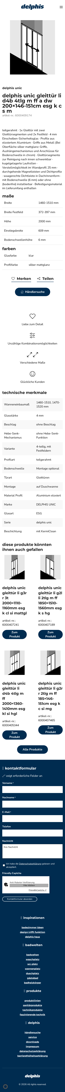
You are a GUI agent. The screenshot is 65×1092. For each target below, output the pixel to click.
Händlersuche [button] (35, 292)
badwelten (32, 954)
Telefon (6, 826)
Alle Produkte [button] (32, 749)
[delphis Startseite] (32, 1076)
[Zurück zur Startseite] (32, 7)
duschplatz (32, 973)
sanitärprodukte (32, 1005)
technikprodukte (32, 1009)
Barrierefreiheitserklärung (32, 1055)
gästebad (32, 978)
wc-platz (32, 964)
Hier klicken (29, 885)
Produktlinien (32, 1000)
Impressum (32, 1046)
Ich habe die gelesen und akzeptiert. (30, 865)
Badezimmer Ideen (33, 927)
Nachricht (7, 841)
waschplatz (32, 959)
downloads (32, 1041)
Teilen (48, 278)
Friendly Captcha (11, 873)
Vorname (8, 783)
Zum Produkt (14, 634)
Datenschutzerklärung (30, 863)
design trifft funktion (32, 932)
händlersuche (33, 1032)
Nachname (9, 797)
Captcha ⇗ (38, 890)
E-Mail (6, 812)
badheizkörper (32, 982)
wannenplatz (32, 968)
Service (32, 1037)
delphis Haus (32, 936)
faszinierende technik (32, 1014)
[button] (61, 7)
